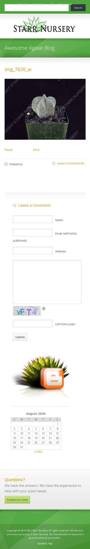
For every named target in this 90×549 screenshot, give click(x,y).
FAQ (52, 4)
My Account (65, 4)
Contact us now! (17, 499)
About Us (23, 4)
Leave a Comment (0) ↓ (71, 163)
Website (60, 251)
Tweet (8, 150)
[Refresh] (44, 308)
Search (78, 7)
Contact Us (39, 4)
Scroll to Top (45, 543)
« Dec (38, 451)
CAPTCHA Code (64, 324)
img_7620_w (18, 69)
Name (59, 220)
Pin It (36, 150)
